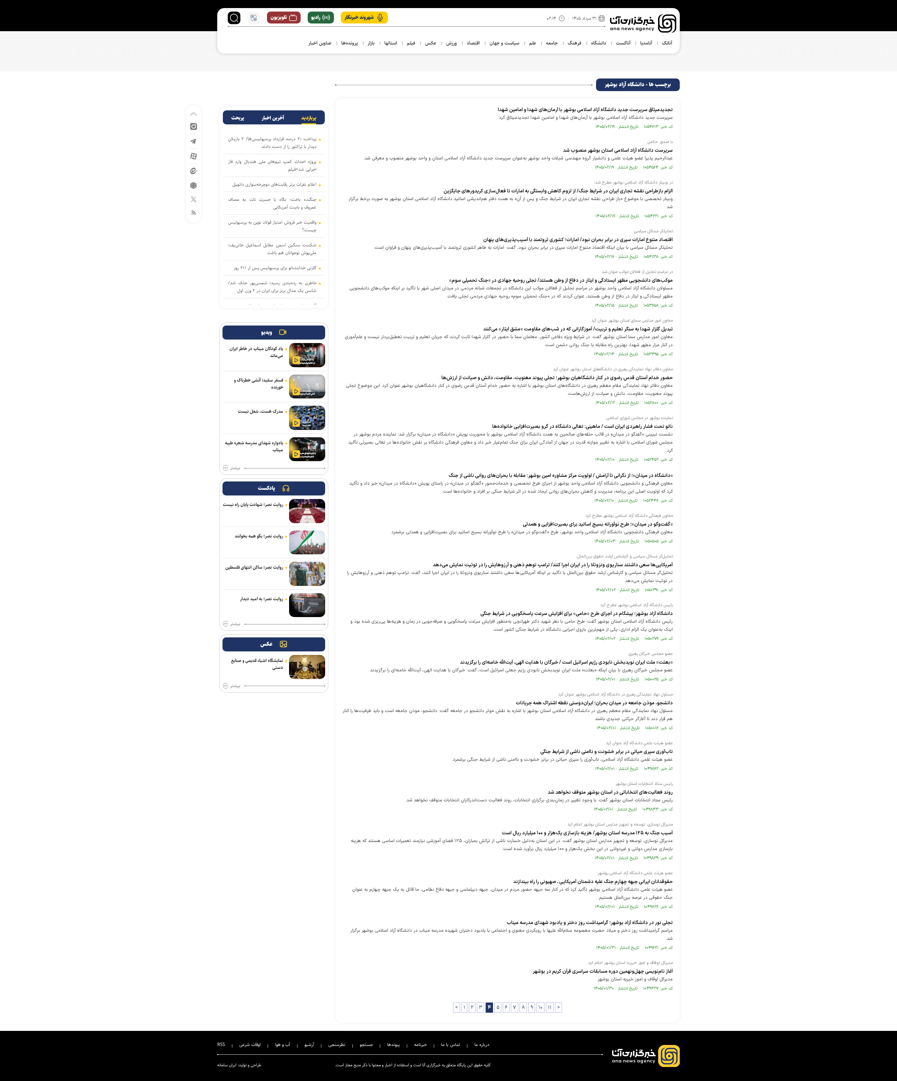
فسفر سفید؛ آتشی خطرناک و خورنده (258, 384)
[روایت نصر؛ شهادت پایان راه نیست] (307, 511)
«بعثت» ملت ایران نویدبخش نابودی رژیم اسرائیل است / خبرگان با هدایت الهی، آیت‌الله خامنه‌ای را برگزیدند (566, 662)
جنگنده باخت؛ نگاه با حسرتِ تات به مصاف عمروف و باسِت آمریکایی (272, 203)
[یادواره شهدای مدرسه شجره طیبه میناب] (307, 449)
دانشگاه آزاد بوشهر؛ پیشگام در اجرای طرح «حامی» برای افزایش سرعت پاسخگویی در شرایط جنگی (576, 613)
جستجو (366, 1044)
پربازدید (308, 118)
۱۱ (550, 1007)
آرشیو (309, 1044)
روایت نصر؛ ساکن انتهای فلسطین (254, 567)
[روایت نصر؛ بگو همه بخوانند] (307, 543)
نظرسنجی (336, 1044)
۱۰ (540, 1007)
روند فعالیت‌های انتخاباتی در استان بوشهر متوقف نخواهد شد (610, 792)
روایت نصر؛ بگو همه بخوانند (259, 536)
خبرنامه (420, 1044)
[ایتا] (193, 170)
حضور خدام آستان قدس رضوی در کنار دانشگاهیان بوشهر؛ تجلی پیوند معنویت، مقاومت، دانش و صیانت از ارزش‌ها (557, 378)
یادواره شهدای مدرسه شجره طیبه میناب (254, 446)
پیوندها (393, 1044)
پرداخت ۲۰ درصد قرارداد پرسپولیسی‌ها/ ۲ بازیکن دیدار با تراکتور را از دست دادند (272, 142)
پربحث (237, 118)
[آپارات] (193, 155)
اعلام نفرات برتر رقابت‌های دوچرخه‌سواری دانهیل (274, 184)
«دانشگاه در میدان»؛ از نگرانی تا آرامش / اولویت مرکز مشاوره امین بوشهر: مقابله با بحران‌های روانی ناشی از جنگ (560, 475)
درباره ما (481, 1044)
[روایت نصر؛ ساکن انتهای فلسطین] (307, 574)
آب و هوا (282, 1044)
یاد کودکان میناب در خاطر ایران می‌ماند (256, 352)
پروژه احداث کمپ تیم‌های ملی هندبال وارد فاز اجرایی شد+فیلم (272, 165)
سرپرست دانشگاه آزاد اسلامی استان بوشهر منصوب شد (618, 150)
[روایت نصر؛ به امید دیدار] (307, 605)
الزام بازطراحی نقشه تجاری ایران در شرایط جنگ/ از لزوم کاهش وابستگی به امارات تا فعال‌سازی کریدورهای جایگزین (558, 191)
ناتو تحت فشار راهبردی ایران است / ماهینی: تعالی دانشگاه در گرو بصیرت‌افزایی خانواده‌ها (582, 426)
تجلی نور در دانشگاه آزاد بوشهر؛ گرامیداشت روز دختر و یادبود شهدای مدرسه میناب (590, 922)
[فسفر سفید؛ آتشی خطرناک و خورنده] (307, 387)
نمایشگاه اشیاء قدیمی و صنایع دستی (257, 664)
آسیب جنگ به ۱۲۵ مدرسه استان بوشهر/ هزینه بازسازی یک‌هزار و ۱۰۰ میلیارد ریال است (587, 833)
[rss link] (193, 212)
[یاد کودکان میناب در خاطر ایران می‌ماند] (307, 355)
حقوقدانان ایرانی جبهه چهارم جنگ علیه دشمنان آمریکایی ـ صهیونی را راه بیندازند (593, 881)
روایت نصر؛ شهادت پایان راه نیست (253, 504)
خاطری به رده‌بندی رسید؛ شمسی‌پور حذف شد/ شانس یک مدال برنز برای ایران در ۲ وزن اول (272, 286)
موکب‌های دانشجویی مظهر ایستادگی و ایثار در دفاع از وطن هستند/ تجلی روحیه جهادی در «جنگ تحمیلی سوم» (561, 280)
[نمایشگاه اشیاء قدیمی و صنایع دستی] (307, 667)
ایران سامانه (227, 1065)
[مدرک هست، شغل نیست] (307, 418)
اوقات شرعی (250, 1044)
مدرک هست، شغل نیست (260, 411)
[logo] (643, 23)
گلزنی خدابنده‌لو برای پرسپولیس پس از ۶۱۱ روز (275, 267)
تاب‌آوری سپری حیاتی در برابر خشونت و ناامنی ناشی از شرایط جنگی (606, 751)
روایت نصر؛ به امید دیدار (261, 598)
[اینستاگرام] (193, 126)
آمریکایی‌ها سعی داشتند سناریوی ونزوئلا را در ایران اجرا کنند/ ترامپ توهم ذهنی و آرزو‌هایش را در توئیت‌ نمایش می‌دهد (553, 565)
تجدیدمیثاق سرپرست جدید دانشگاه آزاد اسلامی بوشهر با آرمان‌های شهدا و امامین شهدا (585, 110)
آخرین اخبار (273, 118)
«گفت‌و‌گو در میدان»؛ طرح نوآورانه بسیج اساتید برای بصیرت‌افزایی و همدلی (598, 524)
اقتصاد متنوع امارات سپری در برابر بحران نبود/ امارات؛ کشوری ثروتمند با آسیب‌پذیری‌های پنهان (578, 240)
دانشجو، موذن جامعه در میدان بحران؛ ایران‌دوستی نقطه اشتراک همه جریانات (594, 703)
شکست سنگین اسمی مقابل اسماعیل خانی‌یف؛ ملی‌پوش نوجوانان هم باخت (272, 248)
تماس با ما (450, 1044)
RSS (221, 1044)
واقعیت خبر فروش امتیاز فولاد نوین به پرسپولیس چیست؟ (272, 226)
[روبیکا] (193, 184)
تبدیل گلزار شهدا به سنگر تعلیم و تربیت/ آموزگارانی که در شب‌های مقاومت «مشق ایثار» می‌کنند (578, 329)
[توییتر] (194, 198)
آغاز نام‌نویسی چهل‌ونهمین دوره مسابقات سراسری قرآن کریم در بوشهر (603, 971)
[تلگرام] (193, 140)
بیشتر (235, 468)
